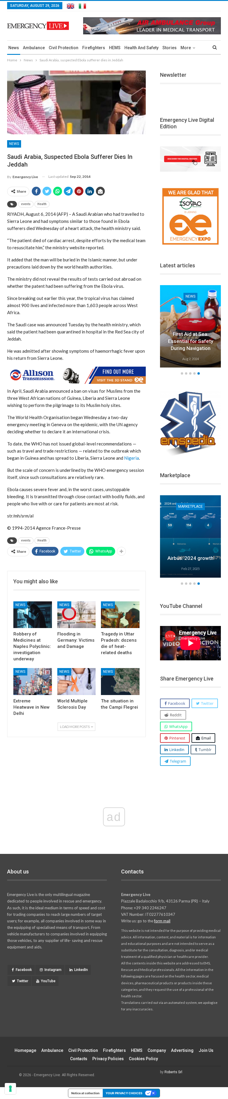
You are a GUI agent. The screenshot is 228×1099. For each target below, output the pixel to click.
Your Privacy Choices (124, 1093)
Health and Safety (141, 47)
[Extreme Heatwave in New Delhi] (32, 681)
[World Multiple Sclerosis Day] (76, 681)
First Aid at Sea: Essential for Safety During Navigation (190, 341)
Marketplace (190, 506)
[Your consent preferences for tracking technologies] (10, 1088)
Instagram (53, 970)
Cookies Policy (143, 1058)
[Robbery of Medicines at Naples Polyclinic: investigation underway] (32, 614)
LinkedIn (81, 970)
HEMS (115, 47)
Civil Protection (63, 47)
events (26, 204)
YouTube (48, 981)
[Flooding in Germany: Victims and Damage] (76, 614)
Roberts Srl (173, 1072)
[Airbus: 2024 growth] (190, 536)
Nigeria (131, 458)
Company (157, 1050)
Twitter (22, 981)
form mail (162, 921)
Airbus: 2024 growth (190, 558)
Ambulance (34, 47)
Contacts (78, 1058)
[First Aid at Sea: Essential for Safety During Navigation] (190, 326)
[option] (190, 327)
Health (42, 204)
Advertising (182, 1050)
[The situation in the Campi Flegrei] (120, 681)
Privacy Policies (108, 1058)
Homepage (25, 1050)
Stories (169, 47)
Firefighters (93, 47)
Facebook (24, 970)
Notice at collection (85, 1093)
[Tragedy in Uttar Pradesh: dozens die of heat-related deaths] (120, 614)
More (185, 47)
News (13, 47)
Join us (206, 1050)
